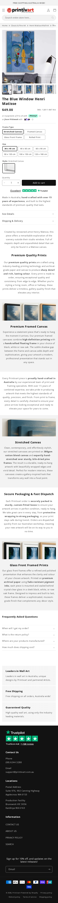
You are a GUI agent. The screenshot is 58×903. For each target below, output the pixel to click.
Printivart (17, 893)
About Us (11, 831)
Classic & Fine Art (18, 25)
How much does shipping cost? (18, 647)
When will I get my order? (15, 628)
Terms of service (29, 897)
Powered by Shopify (29, 893)
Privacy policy (46, 893)
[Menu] (3, 10)
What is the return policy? (15, 634)
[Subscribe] (49, 869)
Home (5, 25)
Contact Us (12, 824)
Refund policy (14, 897)
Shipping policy (45, 897)
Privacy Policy (14, 837)
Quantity (6, 177)
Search (10, 844)
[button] (29, 213)
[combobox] (26, 17)
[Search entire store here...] (53, 17)
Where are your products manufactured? (23, 640)
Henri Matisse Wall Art (39, 25)
